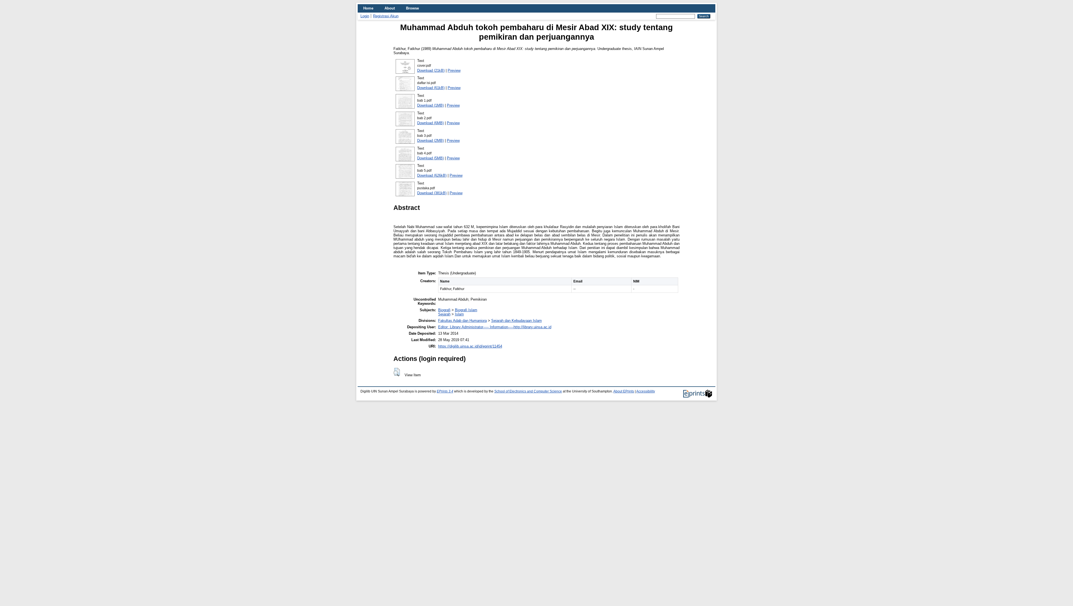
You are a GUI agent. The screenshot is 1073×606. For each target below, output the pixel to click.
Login (364, 16)
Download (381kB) (432, 193)
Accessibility (645, 391)
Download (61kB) (431, 88)
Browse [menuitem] (412, 8)
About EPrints (623, 391)
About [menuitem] (389, 8)
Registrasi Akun (385, 16)
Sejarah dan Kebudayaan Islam (516, 320)
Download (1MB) (430, 105)
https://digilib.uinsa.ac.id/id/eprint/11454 (470, 346)
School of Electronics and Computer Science (528, 391)
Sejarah (444, 314)
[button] (396, 372)
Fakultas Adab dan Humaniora (462, 320)
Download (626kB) (432, 175)
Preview (454, 70)
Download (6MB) (430, 123)
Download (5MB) (430, 158)
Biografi (444, 310)
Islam (459, 314)
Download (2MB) (430, 140)
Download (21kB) (431, 70)
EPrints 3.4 (445, 391)
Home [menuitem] (368, 8)
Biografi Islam (466, 310)
